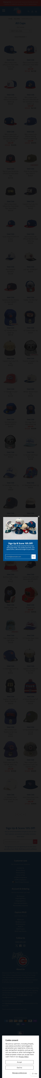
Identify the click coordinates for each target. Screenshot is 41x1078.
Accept (19, 1062)
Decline (19, 1067)
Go (33, 556)
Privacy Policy (24, 1056)
